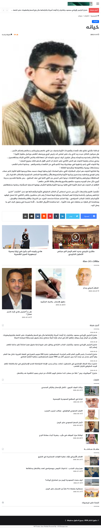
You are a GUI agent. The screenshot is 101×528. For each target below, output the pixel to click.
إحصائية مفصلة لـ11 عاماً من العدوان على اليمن (64, 488)
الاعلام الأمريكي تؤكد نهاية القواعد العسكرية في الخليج (60, 456)
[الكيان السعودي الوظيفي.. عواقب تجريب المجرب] (92, 415)
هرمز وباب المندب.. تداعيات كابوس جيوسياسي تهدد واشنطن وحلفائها (54, 468)
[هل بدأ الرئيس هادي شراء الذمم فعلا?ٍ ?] (17, 288)
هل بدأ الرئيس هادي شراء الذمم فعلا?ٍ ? (19, 313)
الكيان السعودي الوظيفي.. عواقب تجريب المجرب (63, 410)
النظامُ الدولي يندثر (91, 288)
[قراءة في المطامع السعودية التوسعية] (92, 403)
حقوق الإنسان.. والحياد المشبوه (53, 301)
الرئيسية (94, 16)
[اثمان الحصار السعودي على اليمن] (92, 426)
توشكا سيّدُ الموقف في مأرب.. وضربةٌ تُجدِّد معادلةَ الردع (61, 435)
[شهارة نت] (79, 4)
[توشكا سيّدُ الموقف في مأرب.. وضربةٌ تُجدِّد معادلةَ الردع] (92, 439)
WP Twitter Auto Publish (41, 526)
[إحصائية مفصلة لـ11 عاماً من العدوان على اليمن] (92, 492)
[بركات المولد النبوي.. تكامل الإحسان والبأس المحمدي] (92, 391)
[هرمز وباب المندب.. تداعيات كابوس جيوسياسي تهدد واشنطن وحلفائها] (92, 472)
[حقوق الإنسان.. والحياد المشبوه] (50, 283)
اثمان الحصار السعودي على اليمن (70, 422)
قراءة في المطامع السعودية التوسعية (68, 399)
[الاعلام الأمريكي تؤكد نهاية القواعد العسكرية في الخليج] (92, 460)
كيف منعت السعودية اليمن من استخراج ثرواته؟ (64, 480)
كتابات (86, 16)
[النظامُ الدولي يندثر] (84, 277)
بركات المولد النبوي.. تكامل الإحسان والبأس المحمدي (62, 387)
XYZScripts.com (62, 526)
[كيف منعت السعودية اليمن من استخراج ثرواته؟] (92, 482)
